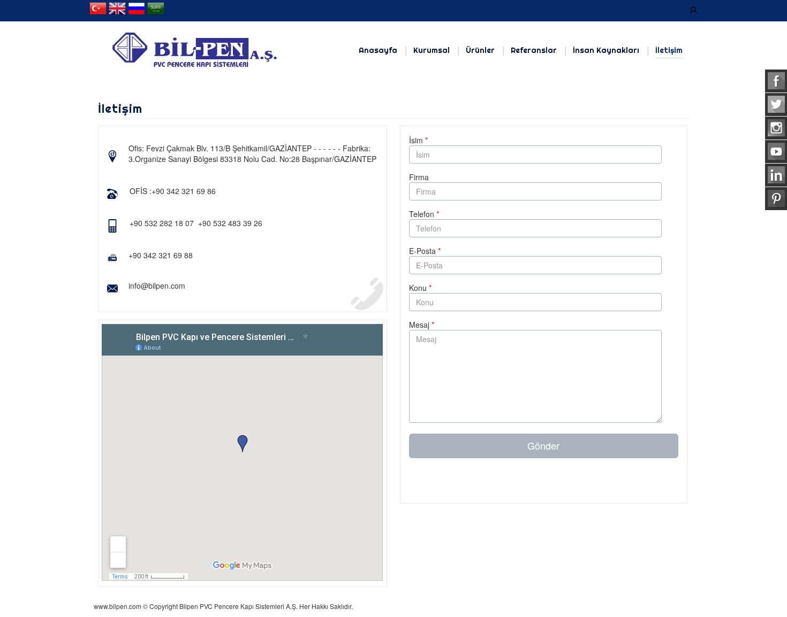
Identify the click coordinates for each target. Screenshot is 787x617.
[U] (693, 11)
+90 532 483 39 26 (230, 223)
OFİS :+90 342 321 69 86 (173, 191)
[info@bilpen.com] (186, 287)
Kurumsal (431, 50)
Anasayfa (378, 50)
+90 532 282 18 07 (162, 223)
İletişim (669, 50)
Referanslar (534, 50)
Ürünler (480, 50)
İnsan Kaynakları (606, 50)
